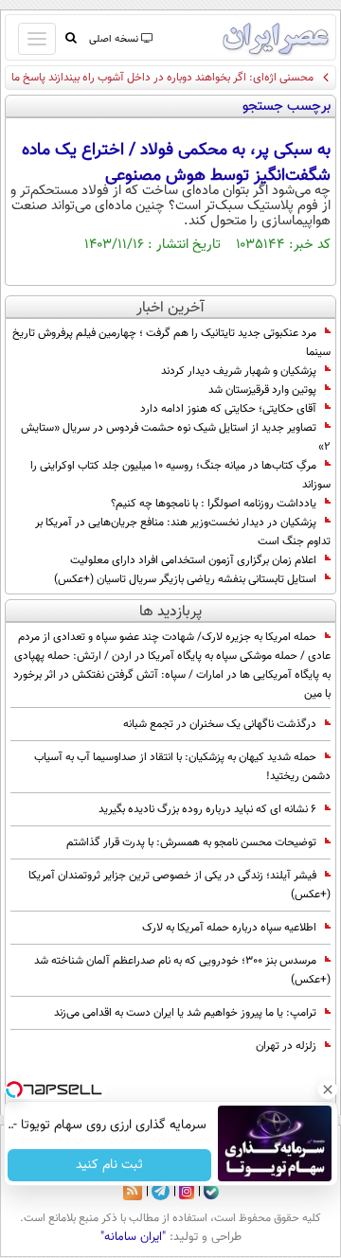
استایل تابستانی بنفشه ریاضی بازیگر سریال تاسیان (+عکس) (185, 579)
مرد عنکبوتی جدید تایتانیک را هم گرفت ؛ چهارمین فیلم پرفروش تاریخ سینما (171, 343)
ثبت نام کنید (109, 1165)
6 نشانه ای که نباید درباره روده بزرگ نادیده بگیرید (207, 809)
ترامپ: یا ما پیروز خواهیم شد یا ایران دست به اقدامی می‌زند (185, 1012)
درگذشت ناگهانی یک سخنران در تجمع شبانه (219, 724)
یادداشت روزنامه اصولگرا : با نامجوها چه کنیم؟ (213, 503)
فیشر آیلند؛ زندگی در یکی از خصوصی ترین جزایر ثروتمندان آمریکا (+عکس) (179, 885)
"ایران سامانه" (133, 1237)
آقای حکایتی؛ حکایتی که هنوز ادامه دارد (228, 408)
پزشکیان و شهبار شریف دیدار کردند (238, 371)
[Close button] (326, 1089)
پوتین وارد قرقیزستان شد (262, 390)
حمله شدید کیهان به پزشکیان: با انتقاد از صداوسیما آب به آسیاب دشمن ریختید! (182, 767)
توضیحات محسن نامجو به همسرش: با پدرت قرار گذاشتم (191, 842)
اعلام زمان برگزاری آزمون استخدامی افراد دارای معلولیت (193, 560)
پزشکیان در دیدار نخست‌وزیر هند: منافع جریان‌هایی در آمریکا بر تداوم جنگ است (183, 532)
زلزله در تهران (286, 1045)
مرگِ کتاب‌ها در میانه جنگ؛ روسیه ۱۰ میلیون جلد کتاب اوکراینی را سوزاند (180, 475)
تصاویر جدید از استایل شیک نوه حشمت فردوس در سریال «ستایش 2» (176, 437)
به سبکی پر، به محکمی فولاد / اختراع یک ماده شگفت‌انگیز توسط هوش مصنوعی (176, 163)
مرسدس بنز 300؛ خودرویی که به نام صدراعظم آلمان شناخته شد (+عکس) (182, 970)
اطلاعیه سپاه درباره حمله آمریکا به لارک (229, 927)
